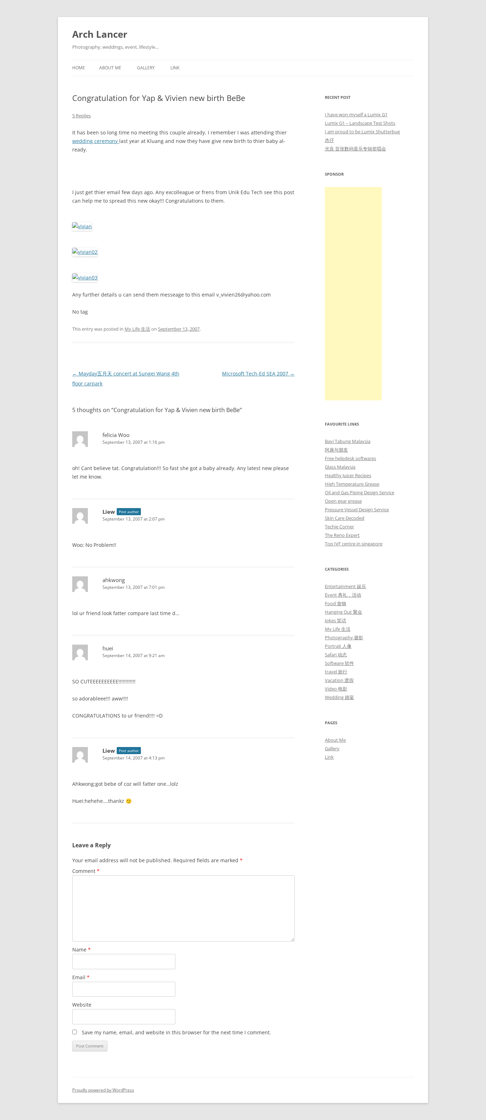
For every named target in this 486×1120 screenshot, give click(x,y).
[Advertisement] (353, 293)
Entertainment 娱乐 (345, 586)
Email (81, 977)
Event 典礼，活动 (343, 595)
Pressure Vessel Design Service (357, 509)
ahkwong (113, 579)
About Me (110, 68)
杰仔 (329, 140)
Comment (86, 871)
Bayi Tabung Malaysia (347, 441)
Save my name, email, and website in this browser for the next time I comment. (176, 1032)
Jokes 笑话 (335, 620)
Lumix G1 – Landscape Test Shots (360, 123)
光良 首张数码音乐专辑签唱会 (355, 148)
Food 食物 (335, 603)
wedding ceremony (95, 141)
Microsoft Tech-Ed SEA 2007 (258, 373)
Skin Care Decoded (344, 518)
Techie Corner (339, 526)
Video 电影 (336, 689)
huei (107, 648)
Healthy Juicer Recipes (348, 475)
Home (78, 68)
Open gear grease (343, 501)
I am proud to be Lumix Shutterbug (362, 131)
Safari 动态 (336, 654)
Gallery (146, 68)
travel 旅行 (336, 671)
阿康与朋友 (336, 450)
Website (81, 1004)
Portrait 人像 (338, 646)
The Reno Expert (342, 535)
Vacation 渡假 (339, 680)
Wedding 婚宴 (339, 697)
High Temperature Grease (352, 484)
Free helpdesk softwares (350, 458)
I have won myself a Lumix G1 (356, 114)
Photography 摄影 (344, 637)
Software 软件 (339, 663)
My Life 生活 (137, 329)
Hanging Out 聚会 (343, 612)
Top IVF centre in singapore (353, 543)
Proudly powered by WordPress (103, 1090)
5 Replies (81, 115)
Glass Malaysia (340, 467)
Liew (108, 511)
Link (174, 68)
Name (81, 949)
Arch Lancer (99, 34)
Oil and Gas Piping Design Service (359, 492)
